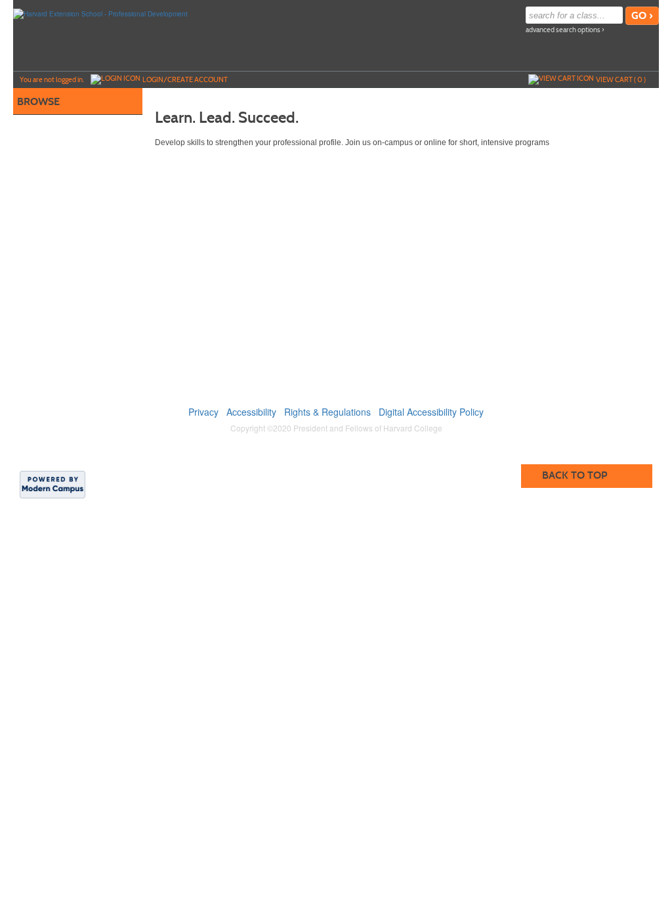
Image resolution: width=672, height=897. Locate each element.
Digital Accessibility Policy (431, 411)
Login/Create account (185, 79)
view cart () (621, 79)
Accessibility (251, 411)
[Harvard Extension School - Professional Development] (100, 13)
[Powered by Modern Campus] (52, 484)
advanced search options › (565, 30)
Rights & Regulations (327, 411)
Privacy (203, 411)
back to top (574, 475)
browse (38, 101)
